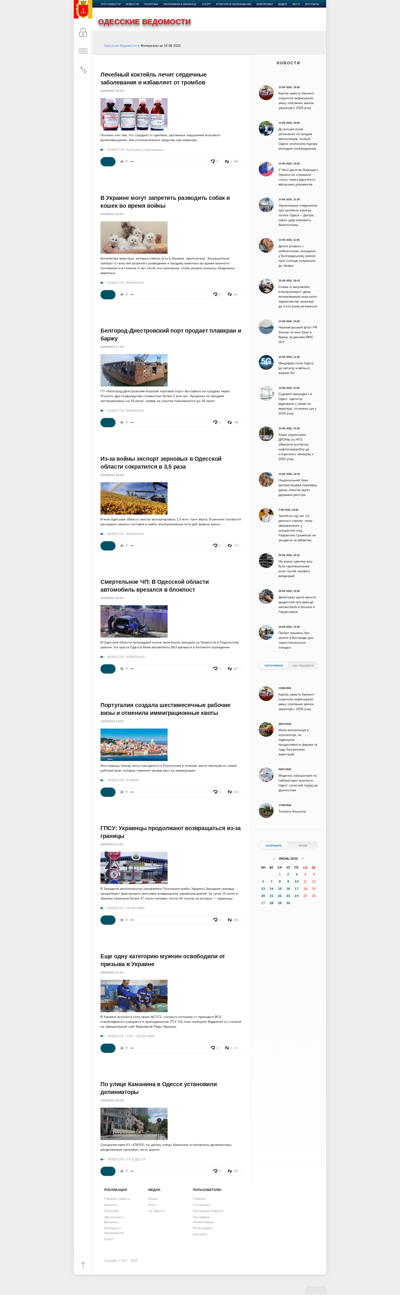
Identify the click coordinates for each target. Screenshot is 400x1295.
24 (296, 896)
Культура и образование (233, 4)
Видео (282, 4)
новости (132, 4)
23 (288, 896)
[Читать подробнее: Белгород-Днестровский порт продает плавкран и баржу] (108, 422)
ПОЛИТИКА (135, 908)
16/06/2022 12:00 (112, 972)
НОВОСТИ (115, 149)
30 (288, 903)
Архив (303, 845)
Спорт (206, 4)
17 (296, 888)
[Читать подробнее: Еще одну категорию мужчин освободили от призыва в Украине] (108, 1048)
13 (263, 888)
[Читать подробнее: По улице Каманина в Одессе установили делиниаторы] (108, 1171)
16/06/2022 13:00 (112, 844)
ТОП (130, 1036)
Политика (151, 4)
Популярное (274, 665)
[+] (122, 161)
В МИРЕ (133, 780)
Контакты (312, 4)
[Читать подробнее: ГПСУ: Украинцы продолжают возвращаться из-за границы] (108, 920)
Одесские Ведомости (120, 45)
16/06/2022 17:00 (112, 347)
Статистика (201, 1205)
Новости (288, 63)
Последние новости (208, 1211)
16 (288, 888)
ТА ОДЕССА (136, 1159)
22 (280, 896)
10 (296, 881)
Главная (199, 1198)
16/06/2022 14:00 (112, 721)
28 (271, 903)
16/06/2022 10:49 (112, 1100)
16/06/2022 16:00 (112, 475)
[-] (131, 161)
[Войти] (83, 32)
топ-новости (111, 4)
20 (263, 896)
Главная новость (117, 1198)
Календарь (274, 845)
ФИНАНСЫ (135, 282)
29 (280, 903)
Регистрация (202, 1228)
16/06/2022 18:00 (112, 214)
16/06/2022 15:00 (112, 598)
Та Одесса (156, 1211)
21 (271, 896)
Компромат (264, 4)
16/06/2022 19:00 (112, 91)
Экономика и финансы (180, 4)
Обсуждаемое (303, 665)
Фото (296, 4)
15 (280, 888)
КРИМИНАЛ (136, 657)
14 (271, 888)
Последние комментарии (203, 1219)
